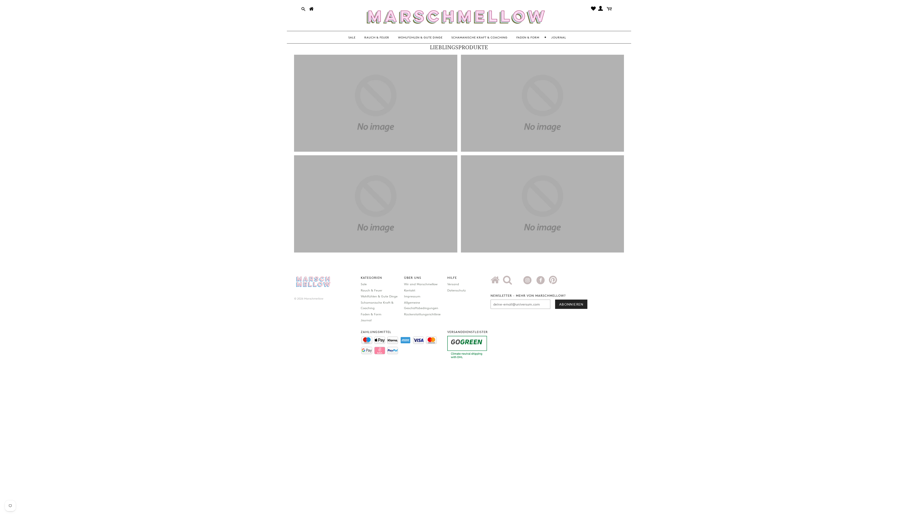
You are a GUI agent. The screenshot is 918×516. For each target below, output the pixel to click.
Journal (366, 320)
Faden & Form (371, 314)
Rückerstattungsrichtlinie (422, 314)
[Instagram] (528, 280)
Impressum (412, 296)
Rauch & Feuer (371, 290)
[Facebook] (541, 280)
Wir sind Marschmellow (420, 284)
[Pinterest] (553, 282)
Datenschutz (456, 290)
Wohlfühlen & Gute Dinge (379, 296)
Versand (453, 284)
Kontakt (409, 290)
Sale (364, 284)
